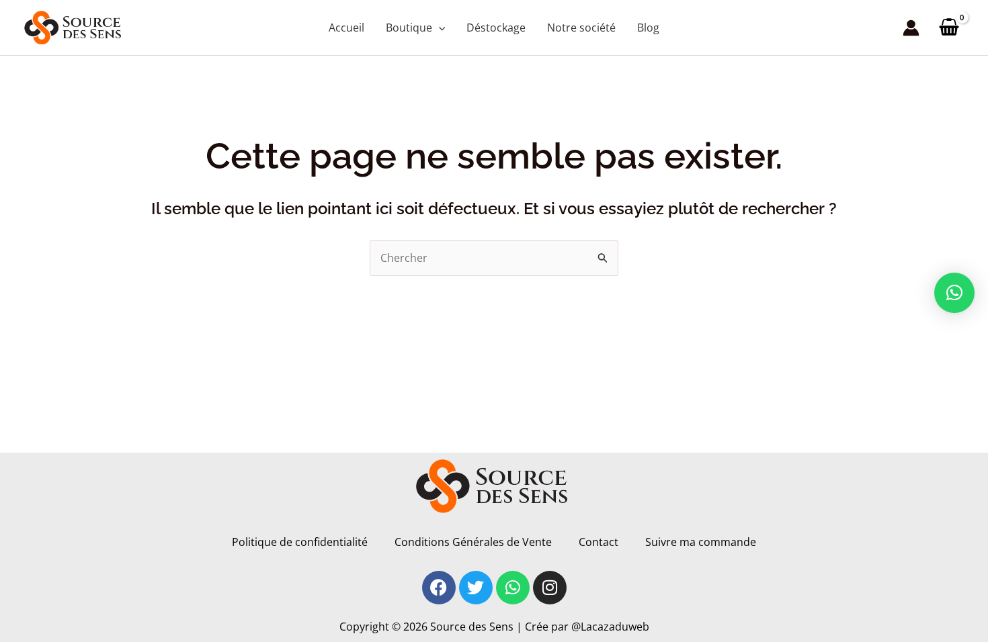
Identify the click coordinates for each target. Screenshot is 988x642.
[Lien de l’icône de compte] (911, 27)
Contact (598, 542)
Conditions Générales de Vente (473, 542)
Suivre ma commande (700, 542)
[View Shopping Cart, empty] (948, 28)
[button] (439, 27)
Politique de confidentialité (300, 542)
